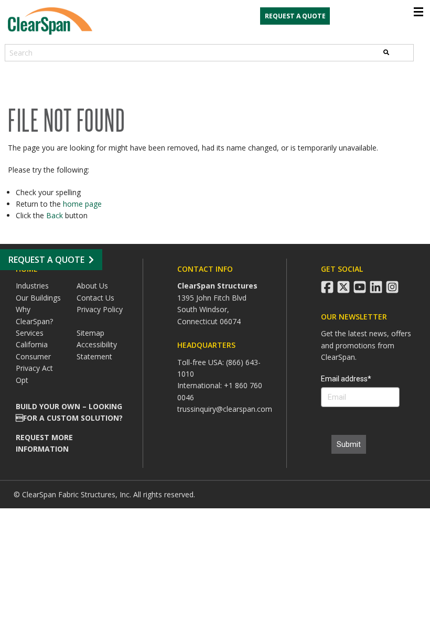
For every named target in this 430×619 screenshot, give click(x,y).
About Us (92, 286)
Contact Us (95, 298)
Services (30, 333)
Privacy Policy (100, 309)
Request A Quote (46, 259)
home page (82, 204)
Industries (32, 286)
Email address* (346, 379)
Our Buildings (38, 298)
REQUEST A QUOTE (295, 16)
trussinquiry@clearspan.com (224, 409)
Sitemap (90, 333)
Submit (349, 444)
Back (54, 215)
